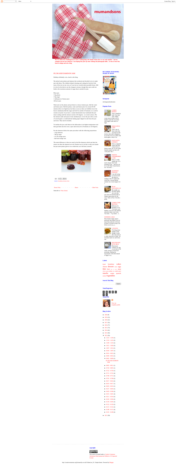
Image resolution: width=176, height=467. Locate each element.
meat (119, 269)
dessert (65, 181)
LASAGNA (115, 228)
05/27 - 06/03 (110, 389)
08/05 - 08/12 (110, 365)
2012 (106, 335)
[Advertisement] (112, 428)
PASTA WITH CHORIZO (115, 141)
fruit (68, 181)
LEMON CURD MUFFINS (116, 203)
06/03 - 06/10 (110, 386)
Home (76, 187)
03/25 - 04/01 (110, 394)
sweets (104, 276)
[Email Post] (55, 178)
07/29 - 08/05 (110, 368)
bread (104, 264)
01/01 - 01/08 (110, 412)
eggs (119, 267)
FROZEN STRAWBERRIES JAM (116, 156)
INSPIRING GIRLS (109, 217)
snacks (105, 273)
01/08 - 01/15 (110, 409)
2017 (106, 322)
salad (116, 271)
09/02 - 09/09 (110, 358)
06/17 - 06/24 (110, 381)
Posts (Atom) (64, 190)
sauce (119, 271)
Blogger (111, 462)
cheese (105, 267)
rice (114, 271)
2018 (106, 320)
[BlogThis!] (60, 179)
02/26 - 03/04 (110, 399)
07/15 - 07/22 (110, 373)
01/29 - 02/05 (110, 401)
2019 (106, 317)
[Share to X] (62, 179)
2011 (106, 415)
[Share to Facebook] (64, 179)
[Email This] (59, 179)
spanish (118, 273)
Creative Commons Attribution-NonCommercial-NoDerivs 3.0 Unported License (103, 456)
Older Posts (95, 187)
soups (112, 273)
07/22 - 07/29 (110, 370)
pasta (107, 271)
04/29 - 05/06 (110, 391)
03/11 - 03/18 (110, 396)
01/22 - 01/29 (110, 404)
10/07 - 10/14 (110, 348)
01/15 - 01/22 (110, 407)
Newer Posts (57, 187)
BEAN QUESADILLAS (116, 187)
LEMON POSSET (114, 111)
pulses (110, 271)
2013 (106, 333)
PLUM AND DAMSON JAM (64, 73)
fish (104, 269)
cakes (118, 264)
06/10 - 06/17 (110, 383)
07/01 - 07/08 (110, 378)
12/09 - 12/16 (110, 343)
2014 (106, 330)
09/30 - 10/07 (110, 350)
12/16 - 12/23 (110, 340)
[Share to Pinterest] (66, 179)
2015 (106, 327)
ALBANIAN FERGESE (115, 171)
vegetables (110, 275)
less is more (114, 269)
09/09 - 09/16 (110, 356)
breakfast (60, 181)
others (104, 271)
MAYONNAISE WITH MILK (116, 243)
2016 (106, 325)
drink (116, 266)
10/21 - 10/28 (110, 345)
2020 (106, 314)
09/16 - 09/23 (110, 353)
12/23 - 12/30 (110, 337)
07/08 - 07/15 (110, 376)
